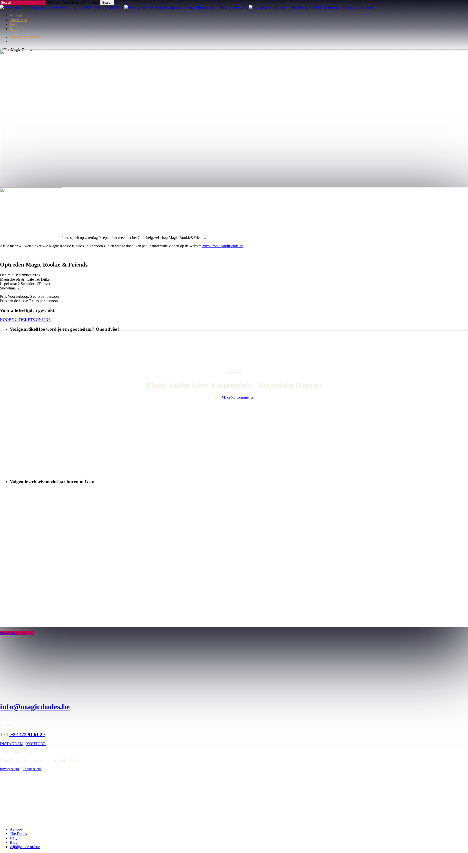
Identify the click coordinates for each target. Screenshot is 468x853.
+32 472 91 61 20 (27, 734)
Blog (13, 842)
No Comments (242, 397)
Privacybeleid (9, 769)
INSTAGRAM (11, 744)
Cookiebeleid (32, 769)
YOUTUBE (36, 744)
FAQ (14, 838)
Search (107, 2)
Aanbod (16, 829)
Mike (226, 397)
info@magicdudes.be (35, 706)
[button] (25, 320)
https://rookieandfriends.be (222, 246)
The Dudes (18, 834)
